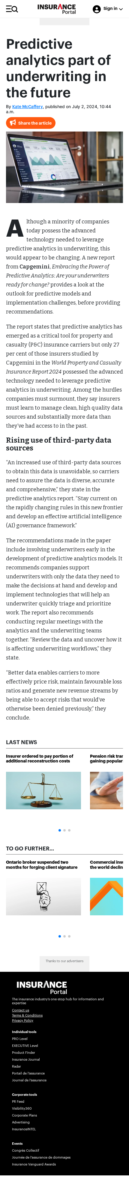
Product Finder (23, 1052)
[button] (59, 830)
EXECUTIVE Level (25, 1045)
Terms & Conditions (27, 1015)
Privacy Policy (22, 1020)
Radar (16, 1066)
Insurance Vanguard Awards (34, 1164)
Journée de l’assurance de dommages (41, 1157)
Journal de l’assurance (29, 1080)
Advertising (21, 1122)
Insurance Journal (26, 1059)
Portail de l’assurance (28, 1073)
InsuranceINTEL (24, 1129)
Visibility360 (22, 1108)
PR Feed (18, 1101)
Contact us (20, 1010)
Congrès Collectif (25, 1150)
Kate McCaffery (27, 107)
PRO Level (20, 1039)
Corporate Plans (24, 1115)
